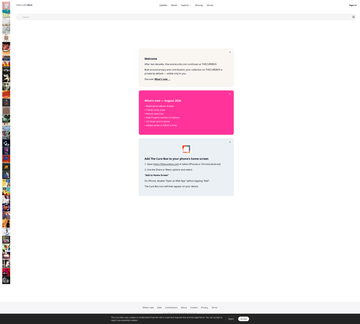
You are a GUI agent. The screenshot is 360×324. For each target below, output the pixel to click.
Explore (185, 5)
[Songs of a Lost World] (6, 280)
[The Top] (6, 62)
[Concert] (6, 70)
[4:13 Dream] (6, 248)
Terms (214, 307)
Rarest (174, 5)
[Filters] (353, 17)
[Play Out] (6, 151)
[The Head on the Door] (6, 78)
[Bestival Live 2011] (6, 256)
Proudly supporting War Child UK (180, 313)
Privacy (204, 307)
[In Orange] (6, 102)
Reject (231, 318)
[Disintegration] (6, 119)
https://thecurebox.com (166, 164)
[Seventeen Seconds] (6, 22)
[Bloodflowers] (6, 199)
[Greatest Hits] (6, 207)
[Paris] (6, 175)
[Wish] (6, 159)
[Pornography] (6, 46)
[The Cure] (6, 232)
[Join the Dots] (6, 224)
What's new (148, 307)
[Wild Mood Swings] (6, 183)
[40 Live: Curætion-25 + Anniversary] (6, 272)
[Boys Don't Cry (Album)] (6, 14)
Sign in (353, 5)
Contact (194, 307)
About (184, 307)
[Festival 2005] (6, 240)
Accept (243, 318)
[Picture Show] (6, 143)
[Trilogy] (6, 215)
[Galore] (6, 191)
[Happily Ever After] (6, 38)
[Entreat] (6, 127)
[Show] (6, 167)
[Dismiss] (230, 52)
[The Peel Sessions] (6, 111)
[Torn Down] (6, 264)
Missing (199, 5)
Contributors (171, 307)
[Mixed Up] (6, 135)
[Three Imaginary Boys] (6, 6)
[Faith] (6, 30)
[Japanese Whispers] (6, 54)
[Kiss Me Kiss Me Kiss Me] (6, 94)
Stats (159, 307)
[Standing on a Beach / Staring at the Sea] (6, 86)
